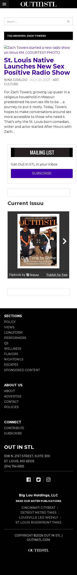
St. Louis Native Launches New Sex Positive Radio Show (37, 66)
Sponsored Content (22, 370)
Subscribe (42, 173)
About (9, 391)
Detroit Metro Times (38, 512)
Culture (11, 84)
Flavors (11, 354)
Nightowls (13, 359)
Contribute (14, 428)
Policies (11, 407)
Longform (13, 332)
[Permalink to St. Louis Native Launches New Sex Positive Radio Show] (38, 50)
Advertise (13, 396)
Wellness (12, 348)
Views (9, 327)
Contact (11, 402)
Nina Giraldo (15, 80)
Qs (6, 343)
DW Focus (38, 4)
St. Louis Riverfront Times (38, 522)
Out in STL (38, 550)
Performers (15, 338)
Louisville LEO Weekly (38, 517)
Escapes (11, 365)
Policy (10, 322)
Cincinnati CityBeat (38, 508)
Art (56, 80)
